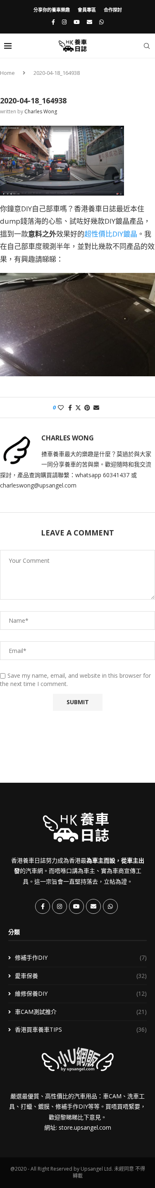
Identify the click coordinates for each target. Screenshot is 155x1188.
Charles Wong (40, 111)
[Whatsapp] (101, 22)
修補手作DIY (81, 957)
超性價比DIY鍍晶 (110, 234)
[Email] (89, 22)
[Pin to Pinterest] (87, 407)
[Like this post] (61, 407)
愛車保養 (81, 976)
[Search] (147, 46)
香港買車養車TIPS (81, 1029)
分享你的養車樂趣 (51, 10)
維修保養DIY (81, 993)
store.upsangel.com (85, 1127)
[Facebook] (53, 22)
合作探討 (113, 10)
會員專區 (87, 10)
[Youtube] (77, 22)
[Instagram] (64, 22)
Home (7, 72)
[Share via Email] (96, 407)
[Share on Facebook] (70, 407)
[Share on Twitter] (78, 407)
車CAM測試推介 (81, 1012)
